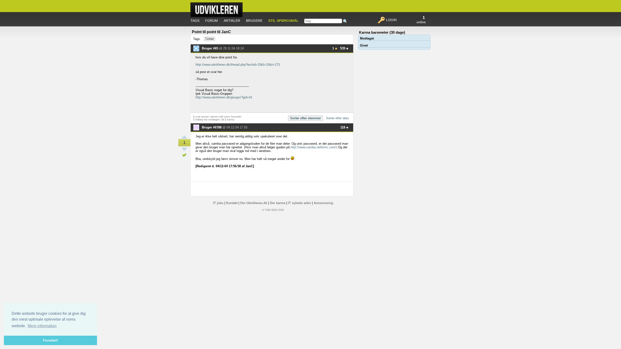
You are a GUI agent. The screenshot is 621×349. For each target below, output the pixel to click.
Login (391, 20)
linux (209, 38)
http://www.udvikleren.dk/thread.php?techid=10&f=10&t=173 (238, 64)
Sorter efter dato (337, 118)
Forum (211, 21)
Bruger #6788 (212, 127)
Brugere (254, 21)
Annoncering (323, 203)
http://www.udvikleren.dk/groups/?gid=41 (224, 97)
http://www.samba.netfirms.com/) (314, 147)
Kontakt (231, 203)
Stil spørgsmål (283, 21)
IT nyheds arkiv (299, 203)
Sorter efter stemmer (305, 118)
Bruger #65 (210, 48)
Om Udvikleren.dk (253, 203)
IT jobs (218, 203)
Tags (194, 21)
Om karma (277, 203)
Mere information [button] (42, 326)
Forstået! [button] (50, 340)
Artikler (232, 21)
